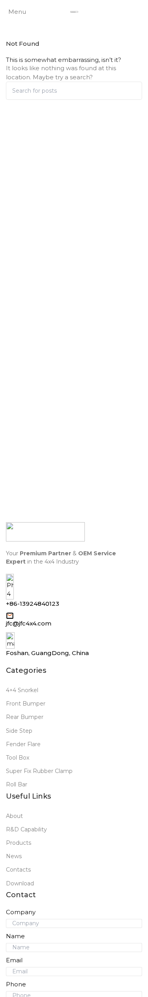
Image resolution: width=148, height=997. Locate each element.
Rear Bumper (24, 717)
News (14, 856)
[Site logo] (74, 12)
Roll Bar (16, 784)
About (14, 816)
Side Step (19, 730)
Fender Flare (23, 744)
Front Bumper (25, 703)
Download (20, 883)
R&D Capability (26, 829)
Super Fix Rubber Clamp (39, 771)
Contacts (18, 869)
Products (18, 842)
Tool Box (17, 757)
